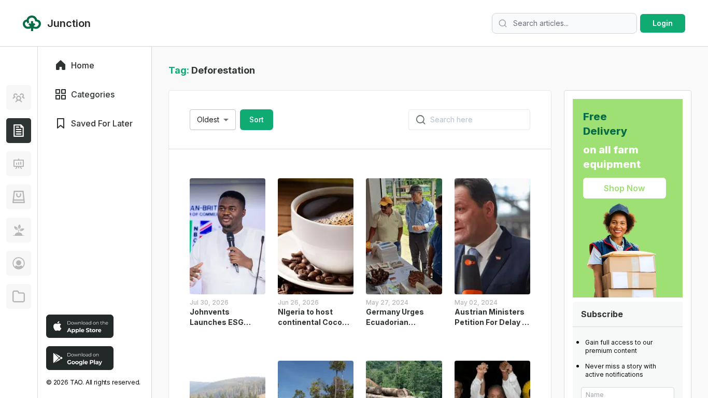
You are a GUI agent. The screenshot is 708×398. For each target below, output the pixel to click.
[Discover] (18, 97)
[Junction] (18, 130)
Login (663, 23)
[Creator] (18, 263)
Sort (256, 119)
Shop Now (624, 188)
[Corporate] (18, 296)
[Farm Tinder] (18, 196)
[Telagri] (18, 230)
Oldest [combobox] (208, 119)
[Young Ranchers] (18, 163)
